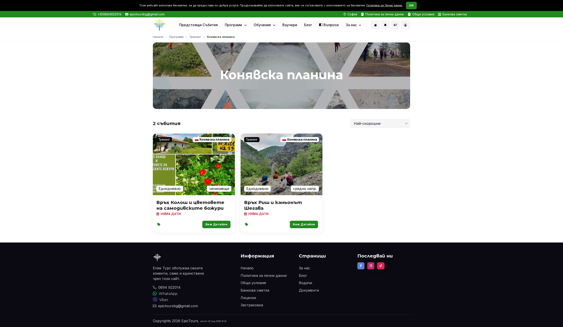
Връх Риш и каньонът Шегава (273, 205)
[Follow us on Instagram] (370, 265)
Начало (158, 37)
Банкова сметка (454, 14)
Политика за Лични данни (384, 5)
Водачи (305, 283)
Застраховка (252, 305)
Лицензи (248, 298)
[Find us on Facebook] (360, 265)
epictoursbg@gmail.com (147, 14)
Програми (234, 25)
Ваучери (289, 25)
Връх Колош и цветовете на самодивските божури (190, 205)
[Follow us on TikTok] (380, 265)
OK (411, 5)
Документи (309, 290)
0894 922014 (169, 287)
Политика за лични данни (384, 14)
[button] (375, 24)
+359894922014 (109, 14)
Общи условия (423, 14)
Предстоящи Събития (198, 25)
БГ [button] (396, 25)
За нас (352, 25)
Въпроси (331, 25)
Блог (308, 25)
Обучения (263, 25)
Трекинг (195, 37)
